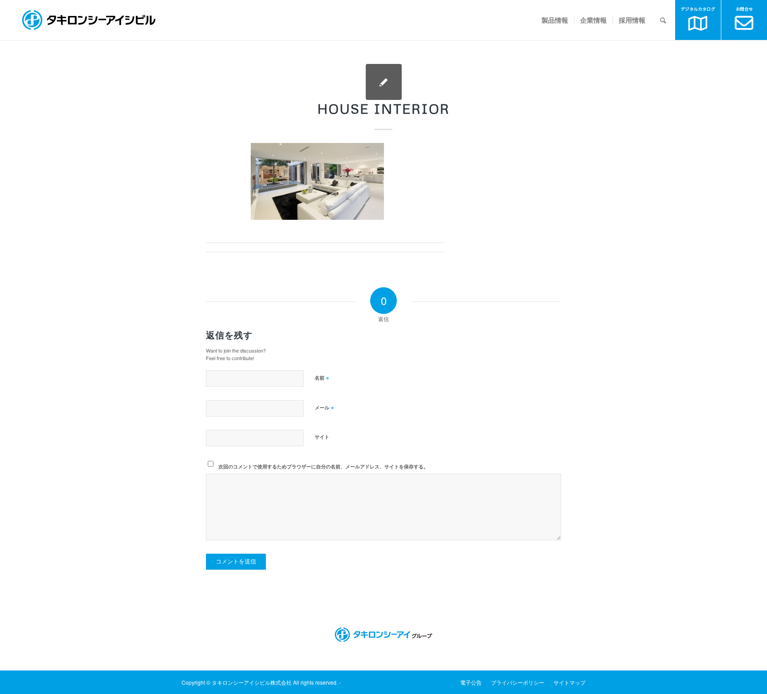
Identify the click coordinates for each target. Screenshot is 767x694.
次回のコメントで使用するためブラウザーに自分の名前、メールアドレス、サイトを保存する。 (323, 466)
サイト (322, 436)
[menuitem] (555, 20)
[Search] (663, 20)
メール (324, 407)
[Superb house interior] (384, 82)
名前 (322, 377)
